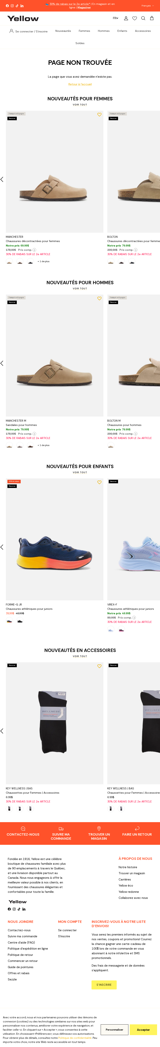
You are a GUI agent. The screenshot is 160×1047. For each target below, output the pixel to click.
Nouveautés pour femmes (80, 98)
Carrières (125, 879)
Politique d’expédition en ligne (28, 949)
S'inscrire (64, 936)
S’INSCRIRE (104, 984)
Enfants (122, 31)
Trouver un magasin (132, 873)
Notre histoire (128, 867)
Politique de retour (20, 955)
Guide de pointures (20, 967)
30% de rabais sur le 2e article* (70, 4)
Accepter (143, 1030)
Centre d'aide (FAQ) (21, 943)
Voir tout (80, 104)
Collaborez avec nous (133, 898)
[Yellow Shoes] (23, 18)
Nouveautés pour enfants (80, 466)
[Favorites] (134, 18)
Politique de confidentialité (75, 1038)
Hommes (104, 31)
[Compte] (125, 18)
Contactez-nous (19, 930)
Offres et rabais (18, 973)
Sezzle (12, 979)
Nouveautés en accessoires (80, 650)
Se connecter (67, 930)
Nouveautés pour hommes (80, 282)
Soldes (80, 43)
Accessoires (143, 31)
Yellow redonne (129, 892)
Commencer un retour (23, 961)
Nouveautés (63, 31)
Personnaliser (114, 1029)
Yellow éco (126, 886)
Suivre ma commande (22, 936)
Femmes (84, 31)
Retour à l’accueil (80, 84)
